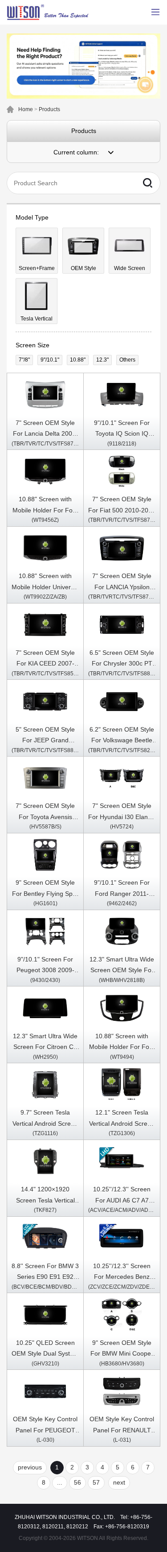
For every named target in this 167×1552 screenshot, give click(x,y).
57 (96, 1482)
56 (77, 1482)
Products (49, 109)
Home (25, 109)
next (119, 1482)
